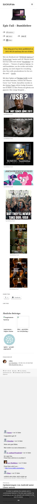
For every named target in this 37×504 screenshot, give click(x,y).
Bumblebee (26, 62)
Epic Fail (23, 372)
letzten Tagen (10, 85)
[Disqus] (18, 401)
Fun (20, 371)
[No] (35, 496)
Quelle (13, 73)
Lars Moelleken (13, 363)
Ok (18, 500)
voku (15, 371)
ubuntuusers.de (7, 372)
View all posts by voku (15, 365)
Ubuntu (24, 371)
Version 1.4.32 (22, 78)
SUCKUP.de (9, 4)
